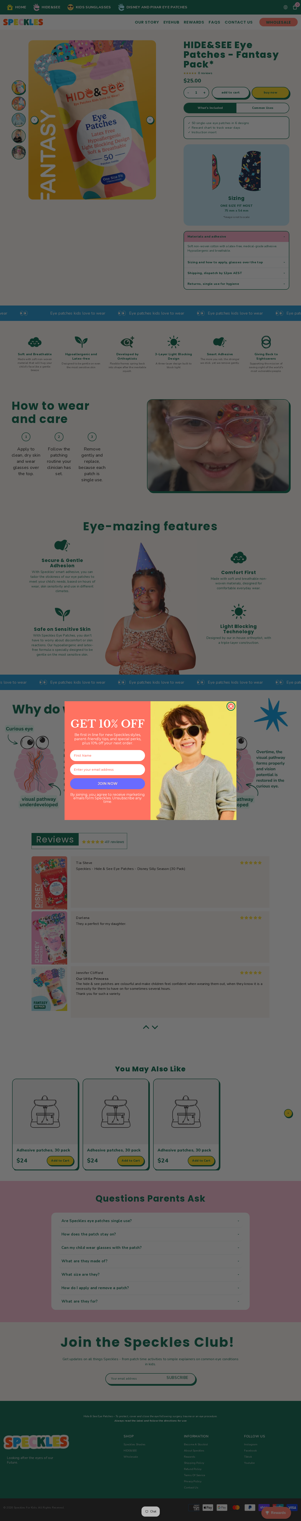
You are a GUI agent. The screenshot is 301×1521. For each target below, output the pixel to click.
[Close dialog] (231, 706)
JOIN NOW (107, 784)
